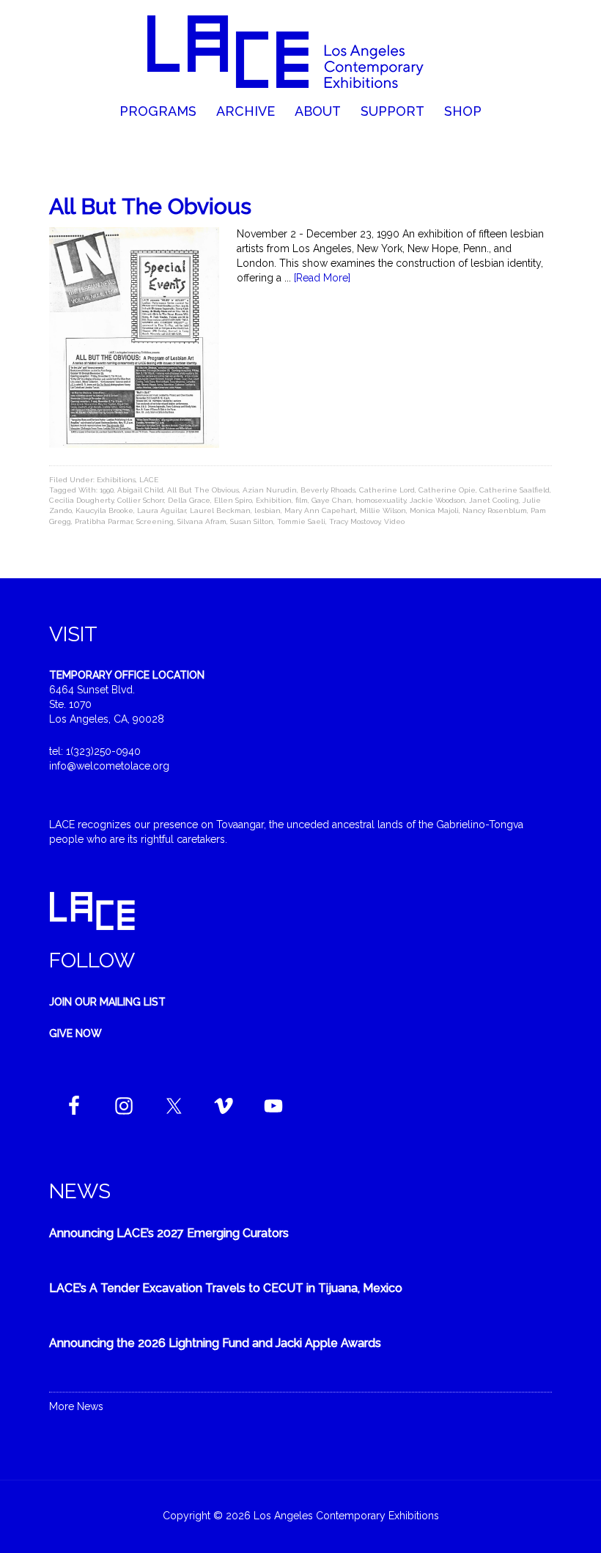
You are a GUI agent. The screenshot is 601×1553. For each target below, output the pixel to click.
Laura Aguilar (161, 510)
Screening (155, 521)
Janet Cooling (494, 500)
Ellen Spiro (233, 500)
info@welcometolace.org (109, 766)
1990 (107, 490)
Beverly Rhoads (327, 490)
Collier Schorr (140, 500)
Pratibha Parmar (104, 521)
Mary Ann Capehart (320, 510)
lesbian (267, 510)
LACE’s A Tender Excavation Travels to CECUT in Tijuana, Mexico (225, 1288)
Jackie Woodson (437, 500)
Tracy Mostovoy (354, 521)
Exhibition (274, 500)
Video (394, 521)
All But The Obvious (150, 206)
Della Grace (189, 500)
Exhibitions (116, 480)
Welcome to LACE (300, 51)
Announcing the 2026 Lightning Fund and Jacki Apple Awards (215, 1343)
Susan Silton (251, 521)
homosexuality (380, 500)
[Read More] (322, 278)
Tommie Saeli (301, 521)
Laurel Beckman (220, 510)
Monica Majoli (434, 510)
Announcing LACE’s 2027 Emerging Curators (169, 1233)
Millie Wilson (383, 510)
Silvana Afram (201, 521)
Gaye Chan (331, 500)
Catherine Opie (447, 490)
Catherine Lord (387, 490)
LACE (148, 480)
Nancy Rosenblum (494, 510)
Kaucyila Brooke (104, 510)
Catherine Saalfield (514, 490)
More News (76, 1406)
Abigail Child (140, 490)
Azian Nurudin (270, 490)
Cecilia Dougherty (81, 500)
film (301, 500)
